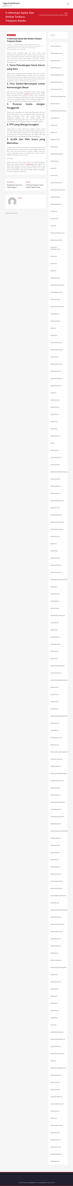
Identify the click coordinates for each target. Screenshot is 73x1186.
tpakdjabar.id (54, 1017)
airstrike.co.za (54, 421)
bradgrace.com (54, 651)
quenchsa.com (54, 687)
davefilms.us (53, 211)
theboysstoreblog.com (56, 759)
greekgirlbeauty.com (55, 67)
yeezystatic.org (54, 414)
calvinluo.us (53, 543)
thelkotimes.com (54, 1161)
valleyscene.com (54, 608)
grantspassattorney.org (56, 1125)
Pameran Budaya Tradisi (21, 44)
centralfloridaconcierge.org (57, 615)
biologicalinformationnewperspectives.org (61, 752)
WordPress (32, 1182)
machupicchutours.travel (57, 306)
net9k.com (53, 328)
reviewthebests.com (55, 938)
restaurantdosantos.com (57, 1104)
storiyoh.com (54, 175)
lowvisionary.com (55, 299)
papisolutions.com (55, 60)
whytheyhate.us (54, 407)
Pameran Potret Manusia (13, 46)
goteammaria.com (55, 558)
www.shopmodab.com (56, 888)
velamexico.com (54, 859)
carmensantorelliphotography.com (59, 773)
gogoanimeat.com (55, 1089)
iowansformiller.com (55, 486)
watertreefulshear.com (56, 82)
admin (10, 44)
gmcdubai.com (54, 708)
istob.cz (52, 443)
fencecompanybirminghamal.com (59, 910)
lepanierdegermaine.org (56, 154)
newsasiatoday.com (55, 981)
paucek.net (53, 168)
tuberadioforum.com (56, 385)
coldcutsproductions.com (57, 522)
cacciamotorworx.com (56, 182)
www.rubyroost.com (55, 874)
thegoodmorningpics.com (57, 924)
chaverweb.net (54, 730)
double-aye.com (54, 450)
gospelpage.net (54, 161)
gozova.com (53, 1118)
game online (10, 47)
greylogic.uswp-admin (56, 240)
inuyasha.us (53, 263)
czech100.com (54, 658)
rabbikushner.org (55, 139)
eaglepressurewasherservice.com (59, 471)
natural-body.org (54, 601)
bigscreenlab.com (55, 103)
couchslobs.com (54, 622)
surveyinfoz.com (54, 118)
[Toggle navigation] (68, 3)
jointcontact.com (54, 594)
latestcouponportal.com (56, 529)
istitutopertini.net (55, 278)
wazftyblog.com (54, 989)
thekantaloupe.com (55, 371)
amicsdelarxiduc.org (55, 823)
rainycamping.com (55, 493)
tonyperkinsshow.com (56, 378)
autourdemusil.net (55, 644)
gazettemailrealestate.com (57, 233)
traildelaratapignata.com (56, 1032)
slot (18, 49)
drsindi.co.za (53, 428)
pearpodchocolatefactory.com (58, 1068)
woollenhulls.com (55, 637)
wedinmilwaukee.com (56, 1154)
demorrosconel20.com (56, 89)
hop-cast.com (54, 550)
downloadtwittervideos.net (57, 1039)
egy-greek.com (54, 218)
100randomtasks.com (56, 572)
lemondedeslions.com (56, 292)
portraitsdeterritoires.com (57, 816)
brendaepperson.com (56, 737)
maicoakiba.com (54, 313)
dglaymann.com (54, 744)
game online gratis (19, 47)
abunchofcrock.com (55, 673)
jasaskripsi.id (53, 1003)
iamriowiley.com (54, 902)
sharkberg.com (54, 701)
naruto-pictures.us (55, 321)
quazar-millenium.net (56, 342)
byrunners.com (54, 694)
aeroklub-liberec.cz (55, 436)
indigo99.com (54, 974)
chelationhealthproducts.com (58, 967)
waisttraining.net (54, 852)
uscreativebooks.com (56, 457)
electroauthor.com (55, 479)
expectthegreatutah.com (57, 500)
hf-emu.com (53, 256)
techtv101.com (54, 357)
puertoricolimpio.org (55, 46)
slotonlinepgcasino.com (56, 349)
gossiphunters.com (55, 1139)
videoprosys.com (55, 400)
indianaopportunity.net (56, 931)
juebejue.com (54, 125)
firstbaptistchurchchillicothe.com (59, 579)
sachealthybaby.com (55, 1046)
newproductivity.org (55, 565)
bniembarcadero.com (56, 515)
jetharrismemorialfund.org (57, 665)
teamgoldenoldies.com (56, 1096)
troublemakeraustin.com (57, 780)
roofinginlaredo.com (55, 917)
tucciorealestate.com (56, 809)
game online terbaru (30, 47)
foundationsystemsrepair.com (58, 110)
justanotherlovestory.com (57, 285)
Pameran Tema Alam (26, 46)
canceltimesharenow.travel (57, 189)
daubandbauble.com (56, 204)
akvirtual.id (53, 1025)
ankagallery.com (54, 723)
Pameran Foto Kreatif (34, 44)
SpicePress (43, 1182)
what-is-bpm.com (55, 507)
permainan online (12, 49)
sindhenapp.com (54, 1111)
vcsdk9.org (53, 392)
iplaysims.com (54, 629)
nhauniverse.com (55, 1082)
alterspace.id (53, 996)
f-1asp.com (53, 225)
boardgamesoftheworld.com (58, 96)
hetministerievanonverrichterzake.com (60, 831)
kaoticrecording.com (55, 1075)
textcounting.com (55, 1132)
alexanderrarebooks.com (57, 75)
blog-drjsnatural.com (56, 960)
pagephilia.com (54, 953)
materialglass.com (55, 845)
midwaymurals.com (55, 766)
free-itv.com (53, 586)
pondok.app (53, 335)
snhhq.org (53, 1060)
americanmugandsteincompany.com (60, 680)
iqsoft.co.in (53, 270)
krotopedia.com (54, 1010)
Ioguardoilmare (11, 3)
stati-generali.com (55, 787)
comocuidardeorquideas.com (58, 895)
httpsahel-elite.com (55, 945)
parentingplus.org (55, 536)
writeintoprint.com (55, 866)
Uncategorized (36, 46)
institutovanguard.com (56, 881)
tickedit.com (53, 132)
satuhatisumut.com (55, 1147)
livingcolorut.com (55, 464)
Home (66, 13)
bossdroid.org (54, 146)
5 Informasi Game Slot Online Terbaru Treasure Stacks (53, 15)
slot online (23, 49)
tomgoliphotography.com (57, 1053)
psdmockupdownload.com (57, 802)
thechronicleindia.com (56, 364)
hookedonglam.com (55, 838)
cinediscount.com (55, 197)
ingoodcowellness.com (56, 53)
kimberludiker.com (55, 795)
